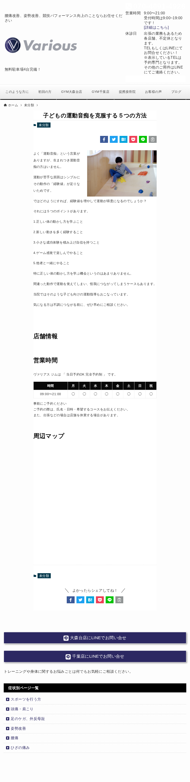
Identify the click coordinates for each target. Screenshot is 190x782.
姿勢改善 (18, 728)
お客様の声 (153, 92)
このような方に (17, 92)
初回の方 (45, 92)
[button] (104, 139)
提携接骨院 (127, 92)
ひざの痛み (20, 748)
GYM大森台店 (71, 92)
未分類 (44, 125)
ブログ (176, 92)
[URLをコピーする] (153, 139)
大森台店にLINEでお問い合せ (98, 637)
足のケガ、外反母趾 (28, 719)
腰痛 (14, 738)
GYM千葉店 (100, 92)
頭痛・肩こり (22, 709)
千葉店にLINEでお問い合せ (97, 656)
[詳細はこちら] (156, 27)
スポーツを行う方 (26, 699)
